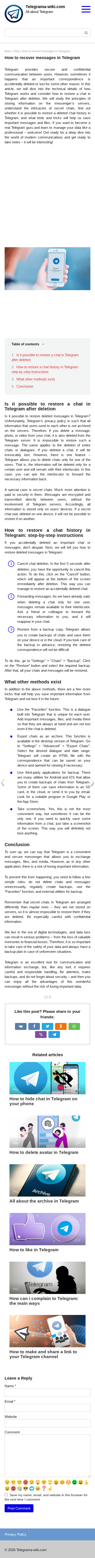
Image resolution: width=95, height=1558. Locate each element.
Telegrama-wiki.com (45, 6)
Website (11, 1417)
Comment (12, 1432)
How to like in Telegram (34, 1249)
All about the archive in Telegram (44, 1201)
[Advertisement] (47, 197)
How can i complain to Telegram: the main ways (43, 1301)
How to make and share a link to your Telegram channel (43, 1354)
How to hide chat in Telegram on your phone (43, 1101)
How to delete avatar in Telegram (43, 1152)
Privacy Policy (15, 1534)
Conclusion (24, 386)
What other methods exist (35, 379)
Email (10, 1401)
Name (10, 1386)
